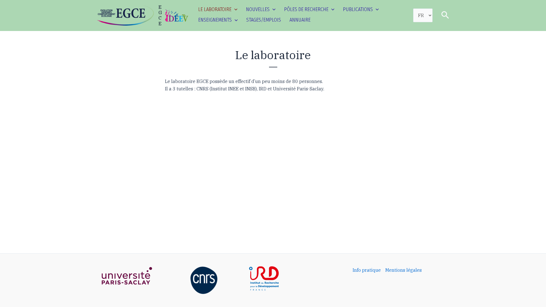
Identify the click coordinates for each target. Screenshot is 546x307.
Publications (358, 9)
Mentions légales (403, 270)
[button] (234, 9)
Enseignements (215, 20)
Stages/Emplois (263, 20)
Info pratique (367, 270)
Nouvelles (258, 9)
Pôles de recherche (306, 9)
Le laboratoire (214, 9)
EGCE (160, 15)
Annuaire (300, 20)
